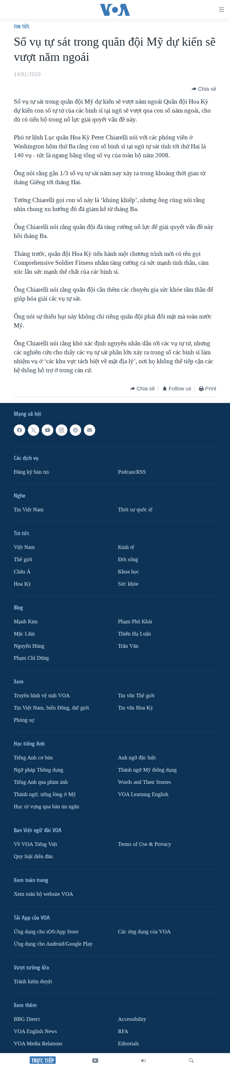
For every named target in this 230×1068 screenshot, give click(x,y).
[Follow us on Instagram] (61, 430)
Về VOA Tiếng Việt (35, 844)
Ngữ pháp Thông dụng (38, 770)
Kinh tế (126, 547)
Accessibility (132, 1019)
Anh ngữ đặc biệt (137, 757)
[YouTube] (95, 1060)
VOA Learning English (143, 794)
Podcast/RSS (132, 472)
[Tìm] (191, 1060)
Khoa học (128, 571)
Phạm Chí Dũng (31, 658)
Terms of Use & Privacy (144, 844)
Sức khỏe (128, 584)
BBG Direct (27, 1019)
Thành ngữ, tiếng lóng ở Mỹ (45, 794)
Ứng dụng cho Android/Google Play (53, 944)
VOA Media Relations (38, 1043)
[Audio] (143, 1060)
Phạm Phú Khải (135, 621)
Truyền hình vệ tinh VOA (42, 695)
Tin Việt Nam (28, 509)
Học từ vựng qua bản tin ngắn (46, 806)
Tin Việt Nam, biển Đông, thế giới (51, 707)
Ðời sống (128, 559)
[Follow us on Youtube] (47, 430)
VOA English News (35, 1031)
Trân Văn (128, 646)
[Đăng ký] (89, 430)
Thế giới (23, 559)
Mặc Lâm (24, 633)
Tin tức (22, 26)
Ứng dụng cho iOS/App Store (46, 931)
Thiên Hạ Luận (134, 633)
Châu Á (22, 571)
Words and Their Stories (144, 782)
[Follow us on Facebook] (19, 430)
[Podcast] (75, 430)
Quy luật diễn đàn (33, 856)
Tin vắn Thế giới (136, 695)
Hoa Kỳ (22, 584)
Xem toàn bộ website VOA (43, 894)
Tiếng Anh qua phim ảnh (41, 782)
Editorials (128, 1043)
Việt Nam (24, 547)
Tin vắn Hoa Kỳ (135, 707)
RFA (123, 1031)
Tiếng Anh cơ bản (33, 757)
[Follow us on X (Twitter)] (33, 430)
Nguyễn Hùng (29, 646)
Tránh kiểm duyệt (33, 981)
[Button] (204, 88)
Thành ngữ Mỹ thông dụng (147, 770)
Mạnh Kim (25, 621)
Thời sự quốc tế (135, 509)
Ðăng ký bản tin (31, 472)
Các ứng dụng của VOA (144, 931)
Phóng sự (24, 720)
